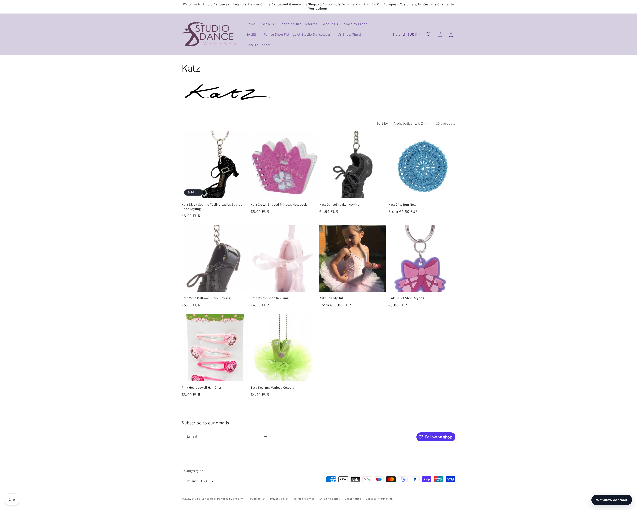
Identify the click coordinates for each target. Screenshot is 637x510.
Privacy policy (279, 498)
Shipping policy (329, 498)
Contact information (379, 498)
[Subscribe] (265, 436)
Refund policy (256, 498)
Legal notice (353, 498)
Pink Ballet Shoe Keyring (406, 298)
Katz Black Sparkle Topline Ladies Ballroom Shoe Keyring (213, 207)
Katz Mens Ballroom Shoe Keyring (206, 298)
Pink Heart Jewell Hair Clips (202, 388)
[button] (268, 24)
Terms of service (304, 498)
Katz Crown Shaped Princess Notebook (279, 205)
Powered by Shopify (230, 498)
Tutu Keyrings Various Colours (272, 388)
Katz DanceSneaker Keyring (339, 205)
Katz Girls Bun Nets (402, 205)
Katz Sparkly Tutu (332, 298)
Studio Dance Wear (204, 498)
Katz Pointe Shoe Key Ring (270, 298)
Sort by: (383, 123)
